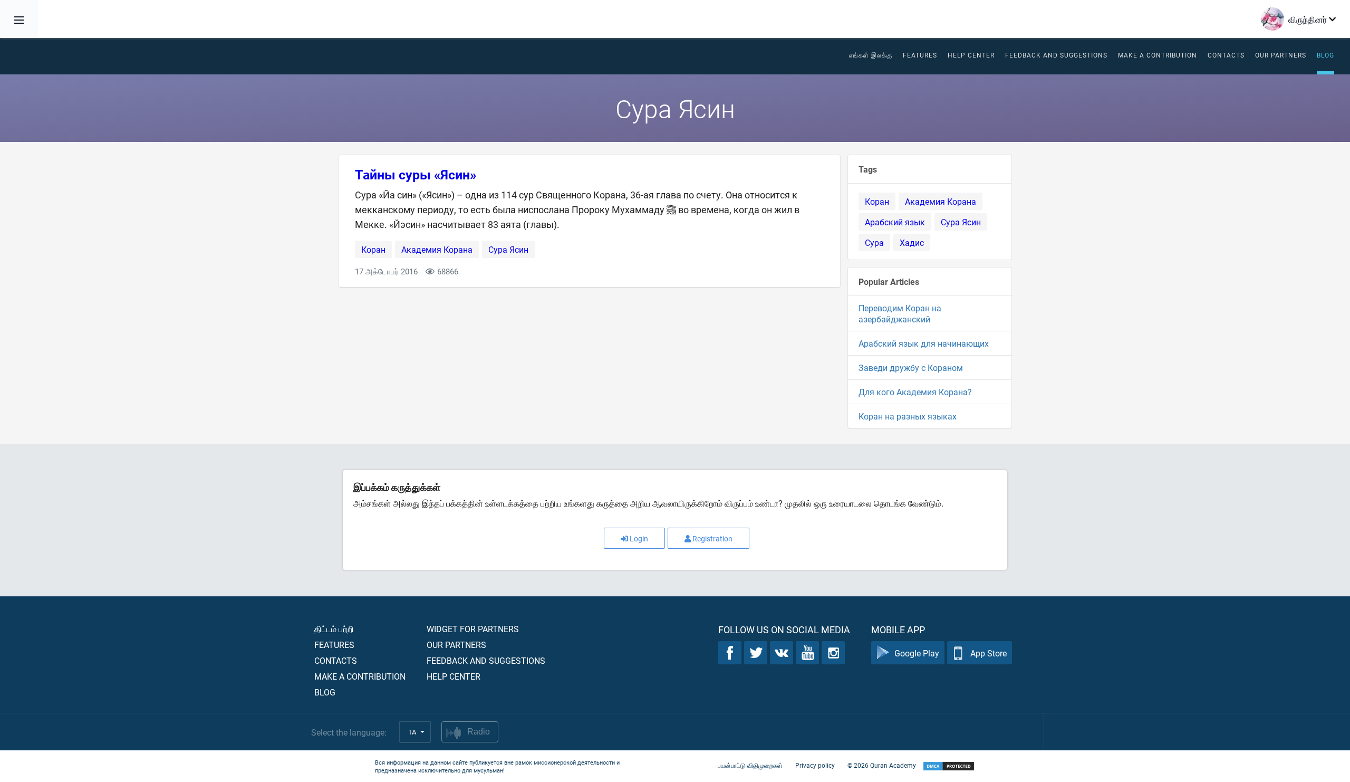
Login (639, 538)
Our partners (1280, 55)
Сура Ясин (508, 249)
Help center (453, 676)
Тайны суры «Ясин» (415, 174)
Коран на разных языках (908, 416)
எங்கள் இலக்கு (870, 55)
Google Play (916, 653)
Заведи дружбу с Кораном (911, 367)
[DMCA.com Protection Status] (948, 766)
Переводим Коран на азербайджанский (900, 313)
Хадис (912, 242)
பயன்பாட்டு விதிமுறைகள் (750, 765)
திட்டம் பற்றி (334, 628)
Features (920, 55)
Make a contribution (1157, 55)
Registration (712, 538)
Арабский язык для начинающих (924, 343)
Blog (1325, 55)
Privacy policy (815, 765)
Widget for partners (473, 628)
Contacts (1226, 55)
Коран (373, 249)
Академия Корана (436, 249)
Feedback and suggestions (1056, 55)
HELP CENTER (971, 55)
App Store (988, 653)
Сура (874, 242)
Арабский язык (895, 221)
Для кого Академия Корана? (915, 391)
